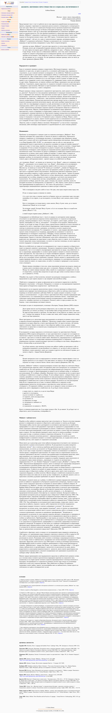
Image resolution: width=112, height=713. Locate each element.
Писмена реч (4, 45)
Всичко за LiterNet (5, 49)
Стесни (29, 2)
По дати (3, 21)
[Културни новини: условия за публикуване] (9, 17)
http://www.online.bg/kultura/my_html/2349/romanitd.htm (33, 660)
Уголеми (33, 2)
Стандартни (45, 2)
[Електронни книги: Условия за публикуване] (10, 8)
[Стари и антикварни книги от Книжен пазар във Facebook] (9, 34)
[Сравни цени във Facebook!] (12, 36)
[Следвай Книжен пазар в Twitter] (10, 34)
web (79, 13)
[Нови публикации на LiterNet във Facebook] (9, 21)
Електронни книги (5, 23)
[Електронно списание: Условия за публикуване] (14, 12)
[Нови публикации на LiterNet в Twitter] (10, 21)
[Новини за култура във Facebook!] (11, 17)
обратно (42, 582)
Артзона (3, 43)
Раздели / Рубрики (5, 25)
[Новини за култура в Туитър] (12, 17)
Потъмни (40, 2)
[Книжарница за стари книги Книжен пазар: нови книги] (7, 34)
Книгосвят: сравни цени (6, 36)
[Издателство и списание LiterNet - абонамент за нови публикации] (8, 21)
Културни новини (5, 17)
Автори (2, 28)
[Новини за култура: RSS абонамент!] (10, 17)
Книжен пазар (4, 34)
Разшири (26, 2)
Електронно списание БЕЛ (6, 15)
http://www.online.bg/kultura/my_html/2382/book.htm (32, 676)
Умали (37, 2)
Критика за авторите (5, 30)
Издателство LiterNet (5, 8)
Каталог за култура (5, 41)
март (6, 21)
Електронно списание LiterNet (7, 12)
